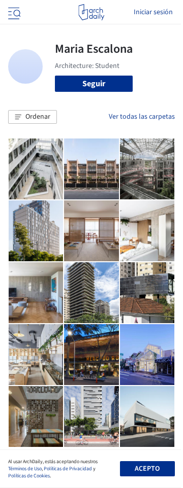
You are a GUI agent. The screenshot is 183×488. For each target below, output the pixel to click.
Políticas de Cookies (29, 475)
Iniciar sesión (153, 12)
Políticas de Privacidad (68, 468)
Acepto (147, 469)
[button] (32, 117)
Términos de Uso (25, 468)
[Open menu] (13, 12)
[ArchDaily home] (91, 12)
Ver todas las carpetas (142, 117)
